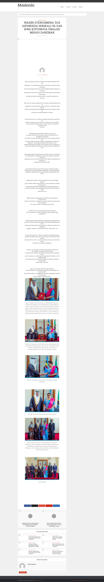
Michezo (69, 7)
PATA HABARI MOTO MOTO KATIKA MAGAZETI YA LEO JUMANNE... (35, 538)
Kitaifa (44, 20)
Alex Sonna (45, 35)
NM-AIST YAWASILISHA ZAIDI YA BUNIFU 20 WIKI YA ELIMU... (34, 552)
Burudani (75, 7)
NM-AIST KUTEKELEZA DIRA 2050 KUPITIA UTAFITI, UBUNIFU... (57, 552)
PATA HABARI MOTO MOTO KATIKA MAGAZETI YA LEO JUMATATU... (58, 545)
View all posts (22, 572)
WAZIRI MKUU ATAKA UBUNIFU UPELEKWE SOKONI (57, 538)
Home (20, 14)
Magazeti (34, 535)
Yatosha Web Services (38, 580)
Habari (62, 7)
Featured (40, 20)
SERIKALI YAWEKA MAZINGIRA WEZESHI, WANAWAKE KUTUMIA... (34, 545)
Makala (80, 7)
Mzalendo (26, 5)
